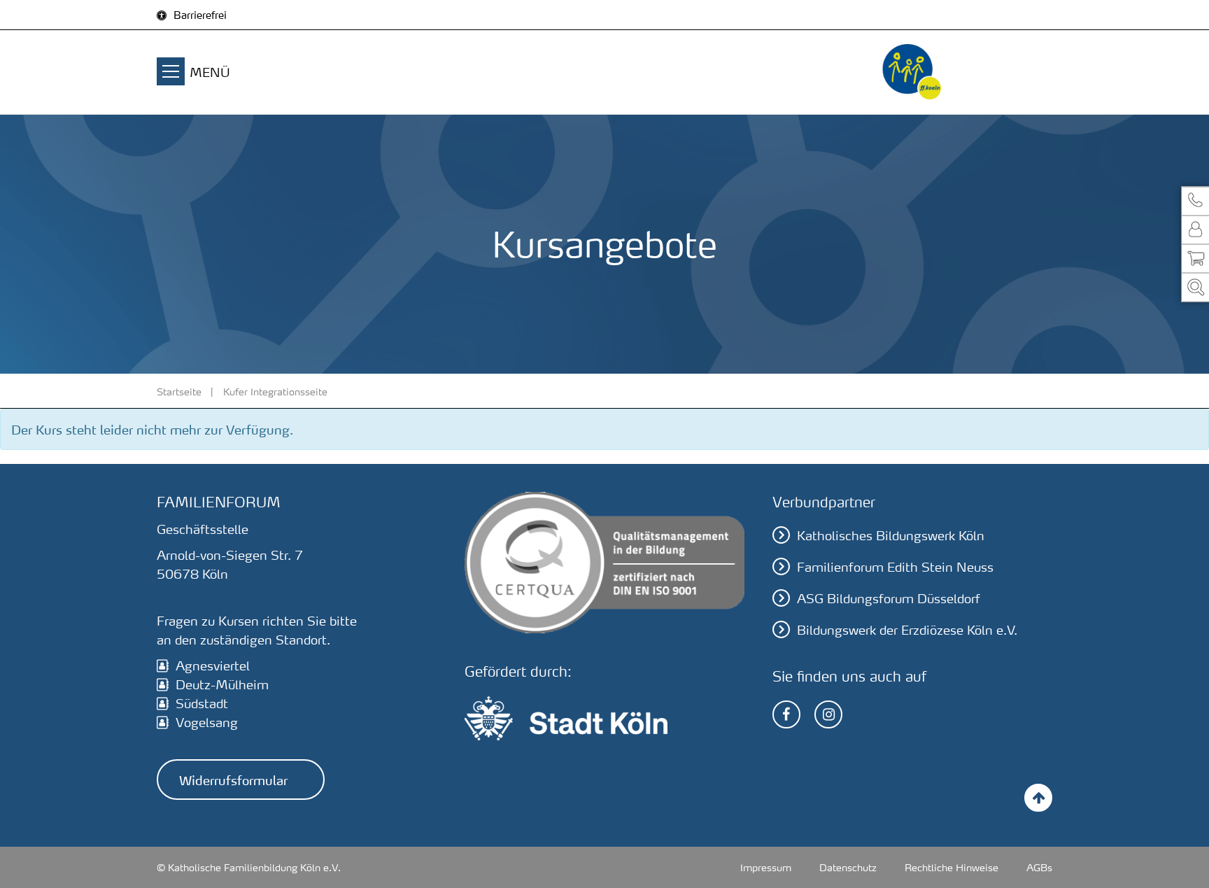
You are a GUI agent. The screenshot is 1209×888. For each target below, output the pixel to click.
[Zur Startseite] (912, 72)
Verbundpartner (823, 502)
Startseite (179, 391)
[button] (1195, 200)
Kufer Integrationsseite (275, 391)
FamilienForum (219, 502)
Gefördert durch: (518, 671)
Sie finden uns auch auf (849, 676)
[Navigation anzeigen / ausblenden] (170, 73)
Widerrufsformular (233, 779)
